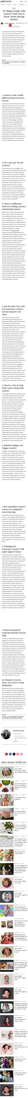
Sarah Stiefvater (18, 730)
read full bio (15, 741)
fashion (3, 4)
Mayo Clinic (15, 230)
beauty (9, 4)
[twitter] (14, 754)
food (15, 4)
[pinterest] (10, 25)
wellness (21, 4)
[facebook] (10, 754)
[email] (21, 754)
